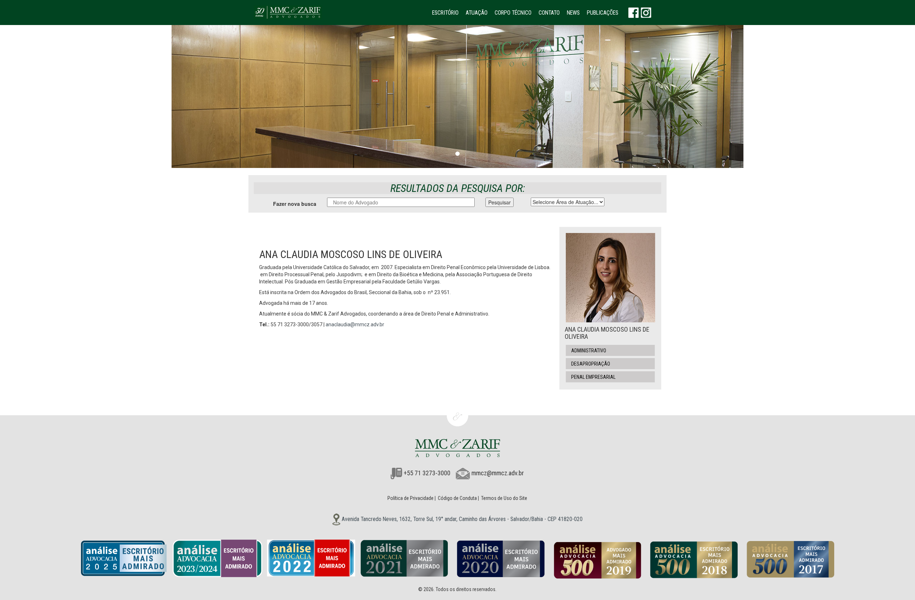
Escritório (445, 12)
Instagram (646, 12)
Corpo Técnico (513, 12)
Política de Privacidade (410, 498)
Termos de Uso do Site (504, 498)
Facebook (633, 12)
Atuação (477, 12)
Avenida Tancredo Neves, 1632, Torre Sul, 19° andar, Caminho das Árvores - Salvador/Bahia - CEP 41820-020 (461, 519)
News (573, 12)
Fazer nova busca (294, 203)
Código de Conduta (457, 498)
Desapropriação (590, 364)
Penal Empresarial (593, 377)
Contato (549, 12)
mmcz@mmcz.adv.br (497, 473)
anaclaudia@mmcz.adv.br (355, 324)
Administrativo (588, 350)
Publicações (602, 12)
